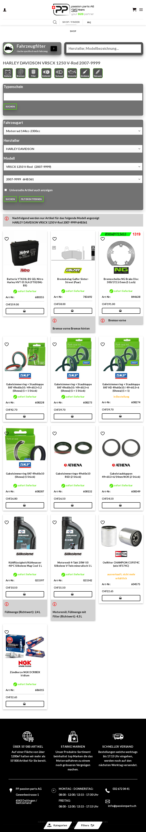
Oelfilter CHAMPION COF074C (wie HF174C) (121, 564)
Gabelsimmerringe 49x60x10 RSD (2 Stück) (73, 475)
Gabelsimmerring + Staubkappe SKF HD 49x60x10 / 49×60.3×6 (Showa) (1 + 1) (121, 387)
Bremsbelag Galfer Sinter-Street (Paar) (73, 280)
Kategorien (60, 825)
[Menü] (141, 9)
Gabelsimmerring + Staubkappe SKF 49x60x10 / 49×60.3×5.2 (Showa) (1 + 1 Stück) (25, 387)
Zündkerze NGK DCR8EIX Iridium (25, 674)
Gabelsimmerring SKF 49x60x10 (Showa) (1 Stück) (25, 475)
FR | (89, 22)
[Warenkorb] (134, 9)
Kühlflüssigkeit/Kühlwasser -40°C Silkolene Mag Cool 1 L (25, 564)
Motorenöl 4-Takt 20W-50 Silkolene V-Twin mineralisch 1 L (73, 564)
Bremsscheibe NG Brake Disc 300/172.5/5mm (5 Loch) (121, 280)
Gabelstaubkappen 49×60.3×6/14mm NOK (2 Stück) (121, 475)
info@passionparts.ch (122, 805)
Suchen (10, 106)
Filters (85, 825)
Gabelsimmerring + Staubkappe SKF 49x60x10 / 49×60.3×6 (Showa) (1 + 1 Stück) (73, 387)
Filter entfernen (31, 199)
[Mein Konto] (5, 10)
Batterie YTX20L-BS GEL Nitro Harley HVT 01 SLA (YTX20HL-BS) (25, 282)
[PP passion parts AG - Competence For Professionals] (73, 10)
